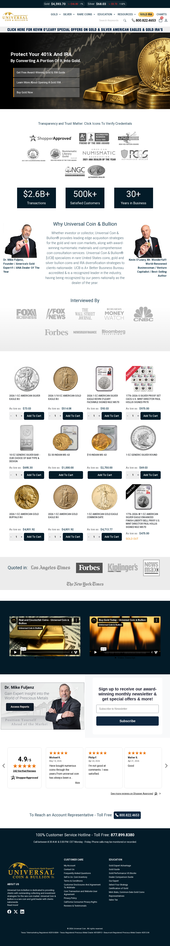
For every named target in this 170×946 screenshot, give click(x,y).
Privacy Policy (70, 898)
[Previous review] (3, 765)
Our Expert (114, 881)
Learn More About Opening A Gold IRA (39, 82)
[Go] (125, 20)
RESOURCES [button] (125, 14)
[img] (24, 766)
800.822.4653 (146, 20)
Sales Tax (113, 900)
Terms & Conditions (73, 881)
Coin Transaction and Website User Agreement (80, 893)
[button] (160, 20)
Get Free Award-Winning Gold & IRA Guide (41, 72)
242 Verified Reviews (24, 770)
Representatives (116, 896)
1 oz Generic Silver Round (141, 454)
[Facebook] (9, 912)
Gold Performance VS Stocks (122, 873)
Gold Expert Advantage (120, 865)
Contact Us (69, 869)
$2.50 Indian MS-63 (59, 454)
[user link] (166, 20)
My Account (69, 865)
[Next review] (166, 765)
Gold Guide (114, 869)
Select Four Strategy (118, 884)
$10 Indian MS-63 (97, 454)
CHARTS (162, 14)
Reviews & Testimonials (75, 905)
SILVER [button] (67, 14)
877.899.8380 (122, 835)
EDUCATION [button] (105, 14)
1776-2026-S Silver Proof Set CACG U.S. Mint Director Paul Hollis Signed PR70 (143, 399)
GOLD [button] (54, 14)
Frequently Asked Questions (77, 873)
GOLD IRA (146, 14)
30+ (133, 194)
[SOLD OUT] (143, 496)
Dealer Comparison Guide (121, 877)
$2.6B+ (36, 194)
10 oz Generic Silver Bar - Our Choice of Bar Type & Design (24, 458)
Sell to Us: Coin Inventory (75, 877)
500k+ (85, 194)
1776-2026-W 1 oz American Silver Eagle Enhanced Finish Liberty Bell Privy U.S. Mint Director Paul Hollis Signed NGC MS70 (143, 520)
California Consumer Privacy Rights (80, 902)
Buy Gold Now (25, 92)
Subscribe (127, 721)
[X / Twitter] (16, 912)
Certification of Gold (118, 888)
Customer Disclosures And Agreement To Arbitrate (82, 886)
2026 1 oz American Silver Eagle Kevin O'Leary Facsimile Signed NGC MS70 (103, 399)
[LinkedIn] (22, 912)
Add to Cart (34, 415)
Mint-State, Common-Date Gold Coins (126, 892)
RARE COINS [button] (84, 14)
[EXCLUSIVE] (143, 378)
